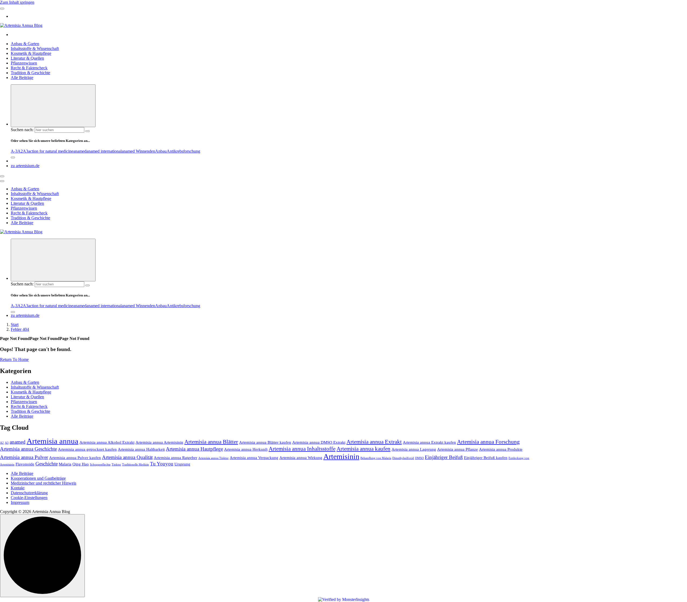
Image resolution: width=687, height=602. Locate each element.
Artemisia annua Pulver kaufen (75, 457)
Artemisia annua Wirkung (300, 457)
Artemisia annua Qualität (127, 457)
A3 (25, 151)
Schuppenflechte (100, 464)
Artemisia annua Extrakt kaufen (429, 442)
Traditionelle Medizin (135, 464)
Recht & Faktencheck (29, 68)
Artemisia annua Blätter (211, 442)
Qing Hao (80, 464)
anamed (79, 151)
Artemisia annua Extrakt (374, 442)
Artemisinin (341, 456)
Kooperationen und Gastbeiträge (38, 478)
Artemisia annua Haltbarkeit (141, 449)
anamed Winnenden (138, 151)
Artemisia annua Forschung (488, 442)
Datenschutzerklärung (29, 492)
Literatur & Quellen (27, 58)
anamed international (104, 151)
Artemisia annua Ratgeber (175, 457)
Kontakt (17, 488)
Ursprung (182, 464)
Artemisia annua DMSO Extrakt (318, 442)
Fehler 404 (20, 329)
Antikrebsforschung (183, 151)
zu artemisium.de (25, 165)
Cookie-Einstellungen (29, 497)
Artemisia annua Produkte (500, 449)
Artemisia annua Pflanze (457, 449)
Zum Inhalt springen (17, 2)
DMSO (419, 458)
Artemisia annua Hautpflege (194, 449)
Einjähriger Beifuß (444, 457)
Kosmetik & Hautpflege (31, 53)
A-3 (14, 151)
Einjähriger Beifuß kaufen (485, 457)
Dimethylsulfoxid (403, 458)
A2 (20, 151)
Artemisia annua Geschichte (28, 449)
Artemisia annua (52, 441)
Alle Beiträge (22, 77)
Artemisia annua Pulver (24, 457)
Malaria (65, 464)
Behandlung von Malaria (375, 458)
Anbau (161, 151)
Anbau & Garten (25, 43)
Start (15, 324)
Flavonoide (25, 464)
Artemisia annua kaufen (363, 449)
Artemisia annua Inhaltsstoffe (302, 449)
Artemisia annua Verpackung (254, 457)
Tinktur (116, 464)
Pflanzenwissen (24, 63)
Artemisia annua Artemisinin (159, 442)
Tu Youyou (161, 464)
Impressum (20, 502)
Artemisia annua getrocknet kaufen (87, 449)
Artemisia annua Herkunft (246, 449)
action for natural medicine (50, 151)
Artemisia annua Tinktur (213, 458)
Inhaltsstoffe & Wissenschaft (35, 48)
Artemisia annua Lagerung (414, 449)
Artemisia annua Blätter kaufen (265, 442)
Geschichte (46, 464)
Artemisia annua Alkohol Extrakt (106, 442)
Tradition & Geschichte (30, 72)
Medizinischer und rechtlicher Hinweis (43, 483)
